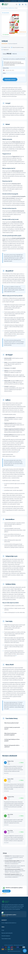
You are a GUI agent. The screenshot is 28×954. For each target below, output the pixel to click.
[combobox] (5, 70)
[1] (18, 451)
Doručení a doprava (6, 935)
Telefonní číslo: (6, 68)
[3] (16, 335)
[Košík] (19, 4)
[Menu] (22, 4)
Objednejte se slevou (10, 79)
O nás (3, 930)
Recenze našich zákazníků (7, 933)
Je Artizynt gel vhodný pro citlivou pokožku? (11, 740)
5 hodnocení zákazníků (12, 43)
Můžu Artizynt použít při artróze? (11, 722)
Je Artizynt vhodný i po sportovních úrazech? (12, 728)
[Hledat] (16, 4)
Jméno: (4, 73)
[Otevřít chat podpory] (25, 951)
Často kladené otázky (6, 938)
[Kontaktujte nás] (25, 4)
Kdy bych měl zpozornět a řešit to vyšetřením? (11, 746)
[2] (6, 250)
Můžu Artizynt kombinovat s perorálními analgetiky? (10, 734)
